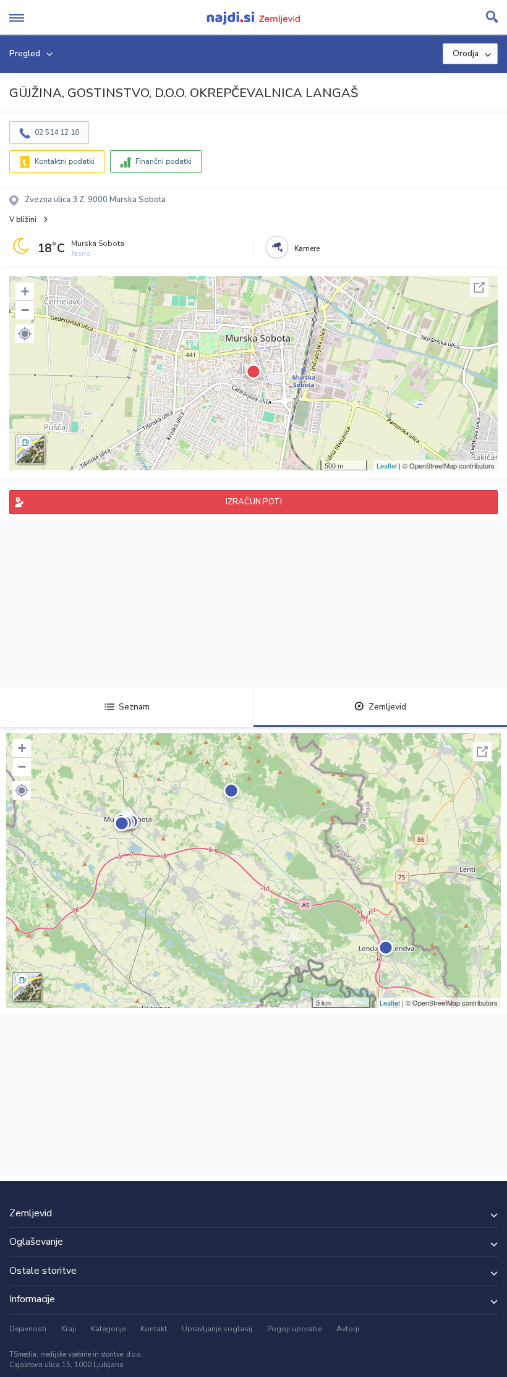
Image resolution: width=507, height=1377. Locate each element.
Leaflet (387, 465)
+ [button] (25, 291)
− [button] (25, 310)
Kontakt (153, 1329)
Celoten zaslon (479, 287)
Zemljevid (387, 707)
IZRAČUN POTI (254, 501)
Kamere (307, 248)
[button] (24, 333)
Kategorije (108, 1329)
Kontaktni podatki (65, 161)
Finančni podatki (163, 161)
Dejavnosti (27, 1329)
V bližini (22, 219)
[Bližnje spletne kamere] (277, 247)
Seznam (134, 707)
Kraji (68, 1329)
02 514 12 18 (57, 132)
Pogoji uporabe (294, 1329)
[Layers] (30, 449)
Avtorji (347, 1329)
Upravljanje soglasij (217, 1329)
